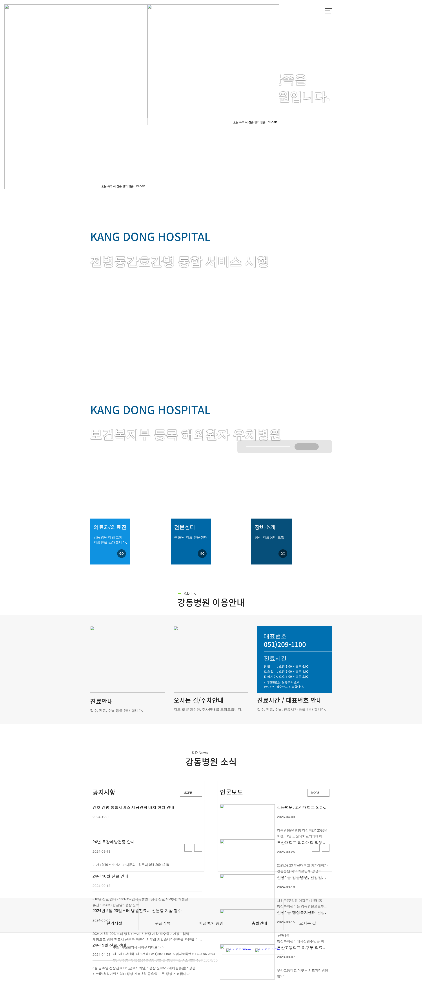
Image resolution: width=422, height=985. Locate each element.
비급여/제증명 (211, 923)
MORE (188, 792)
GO (121, 553)
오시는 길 (307, 923)
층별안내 (259, 923)
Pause (306, 446)
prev (300, 446)
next (313, 446)
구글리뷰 (163, 923)
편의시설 (114, 923)
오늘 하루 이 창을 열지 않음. (249, 122)
